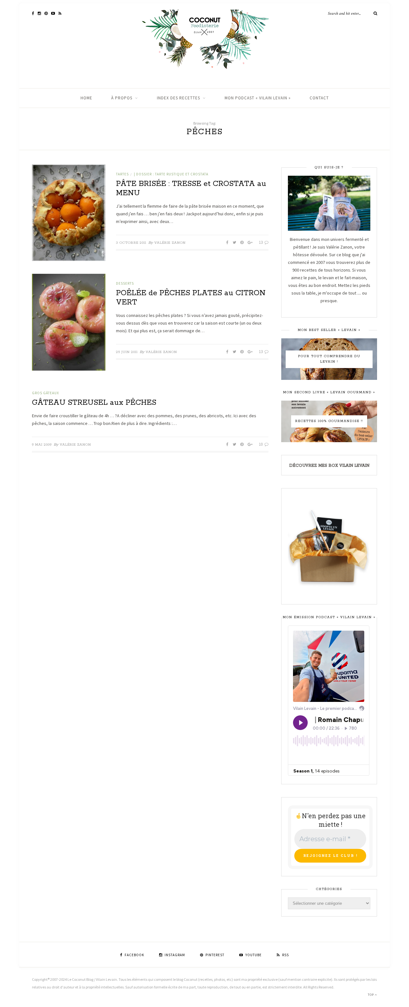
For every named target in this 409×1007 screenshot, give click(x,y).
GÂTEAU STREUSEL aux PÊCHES (94, 402)
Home (86, 98)
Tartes (122, 174)
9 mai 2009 (42, 444)
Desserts (125, 283)
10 (261, 444)
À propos (121, 98)
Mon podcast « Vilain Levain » (258, 98)
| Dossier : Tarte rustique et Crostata (171, 174)
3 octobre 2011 (131, 243)
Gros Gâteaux (45, 393)
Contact (319, 98)
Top (371, 995)
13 (261, 242)
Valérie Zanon (170, 243)
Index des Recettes (178, 98)
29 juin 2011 (127, 352)
